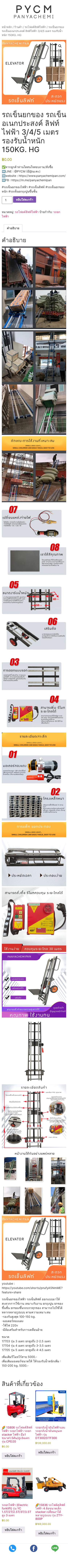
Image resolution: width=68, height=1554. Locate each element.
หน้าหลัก (7, 27)
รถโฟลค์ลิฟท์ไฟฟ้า (35, 27)
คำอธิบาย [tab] (13, 228)
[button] (60, 46)
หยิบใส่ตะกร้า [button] (13, 1456)
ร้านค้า (18, 27)
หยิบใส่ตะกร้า (24, 199)
